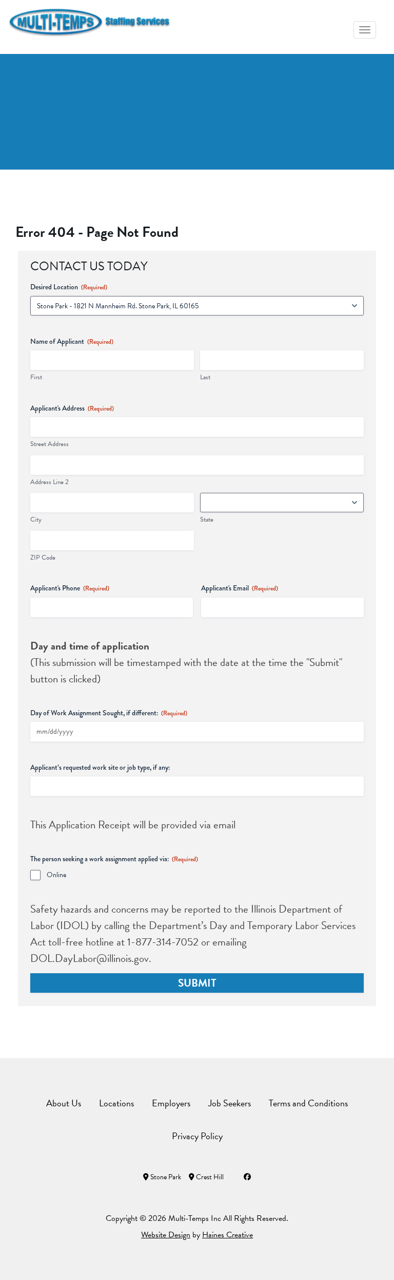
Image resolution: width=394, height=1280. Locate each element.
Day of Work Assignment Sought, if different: (108, 713)
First (36, 377)
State (206, 520)
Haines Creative (227, 1235)
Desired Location (68, 287)
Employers (171, 1103)
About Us (63, 1103)
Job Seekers (229, 1103)
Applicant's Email (239, 588)
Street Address (49, 444)
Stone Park (165, 1177)
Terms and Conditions (308, 1103)
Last (205, 377)
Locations (116, 1103)
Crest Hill (209, 1177)
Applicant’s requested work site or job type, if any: (100, 767)
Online (56, 875)
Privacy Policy (197, 1136)
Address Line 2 (49, 482)
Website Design (165, 1235)
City (36, 520)
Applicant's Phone (69, 588)
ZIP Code (42, 558)
